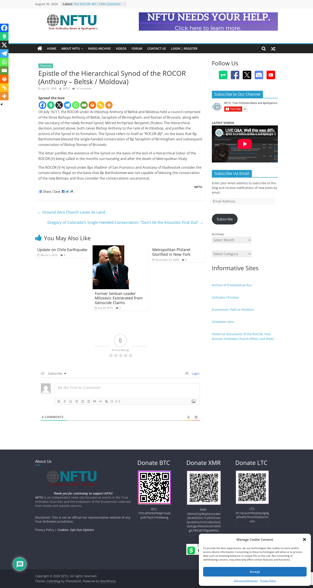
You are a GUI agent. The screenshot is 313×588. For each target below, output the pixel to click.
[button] (304, 539)
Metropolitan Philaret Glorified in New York (171, 252)
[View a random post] (273, 48)
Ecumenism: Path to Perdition (233, 310)
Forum (137, 48)
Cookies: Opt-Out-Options (75, 530)
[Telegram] (67, 105)
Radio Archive (99, 48)
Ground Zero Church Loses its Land (71, 212)
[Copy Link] (100, 105)
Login (195, 373)
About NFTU (70, 48)
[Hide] (1, 104)
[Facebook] (42, 105)
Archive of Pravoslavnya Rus (232, 285)
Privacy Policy (268, 580)
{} (112, 401)
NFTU (66, 88)
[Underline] (71, 401)
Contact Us (156, 48)
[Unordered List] (89, 401)
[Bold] (59, 401)
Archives (218, 234)
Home (51, 48)
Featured (45, 66)
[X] (59, 105)
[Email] (84, 105)
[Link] (106, 401)
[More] (109, 105)
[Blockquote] (95, 401)
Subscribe (225, 219)
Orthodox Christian (225, 297)
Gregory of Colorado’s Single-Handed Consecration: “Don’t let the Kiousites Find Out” (125, 222)
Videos (121, 48)
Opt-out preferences (246, 580)
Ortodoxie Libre (223, 322)
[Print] (92, 105)
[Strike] (77, 401)
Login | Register (184, 48)
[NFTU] (40, 48)
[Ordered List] (83, 401)
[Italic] (65, 401)
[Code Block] (100, 401)
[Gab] (51, 105)
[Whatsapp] (75, 105)
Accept (255, 571)
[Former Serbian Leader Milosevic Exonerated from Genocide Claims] (111, 248)
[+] (118, 401)
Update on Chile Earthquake (62, 249)
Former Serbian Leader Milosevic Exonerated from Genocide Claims (119, 298)
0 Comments (84, 88)
